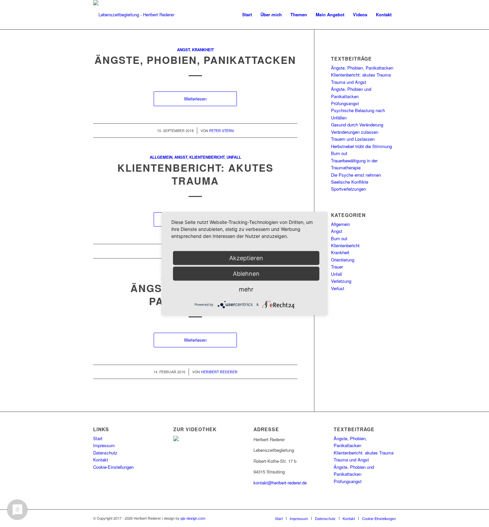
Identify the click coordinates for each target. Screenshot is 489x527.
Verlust (337, 288)
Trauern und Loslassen (353, 139)
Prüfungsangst (345, 103)
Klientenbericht (207, 157)
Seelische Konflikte (349, 182)
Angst (183, 50)
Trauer (337, 267)
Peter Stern (221, 130)
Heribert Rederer (219, 371)
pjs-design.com (193, 518)
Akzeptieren (246, 258)
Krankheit (203, 50)
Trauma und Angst (348, 82)
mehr (246, 289)
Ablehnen (246, 273)
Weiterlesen (195, 98)
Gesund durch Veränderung (357, 124)
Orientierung (342, 260)
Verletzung (341, 281)
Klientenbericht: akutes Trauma (195, 174)
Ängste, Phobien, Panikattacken (195, 60)
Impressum (104, 445)
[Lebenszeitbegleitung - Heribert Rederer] (133, 14)
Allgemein (161, 157)
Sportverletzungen (348, 189)
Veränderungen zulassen (354, 132)
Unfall (234, 157)
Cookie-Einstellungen (113, 467)
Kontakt (100, 459)
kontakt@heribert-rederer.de (280, 482)
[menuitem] (247, 14)
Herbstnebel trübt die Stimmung (361, 146)
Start (97, 438)
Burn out (339, 153)
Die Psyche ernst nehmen (356, 175)
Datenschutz (105, 452)
